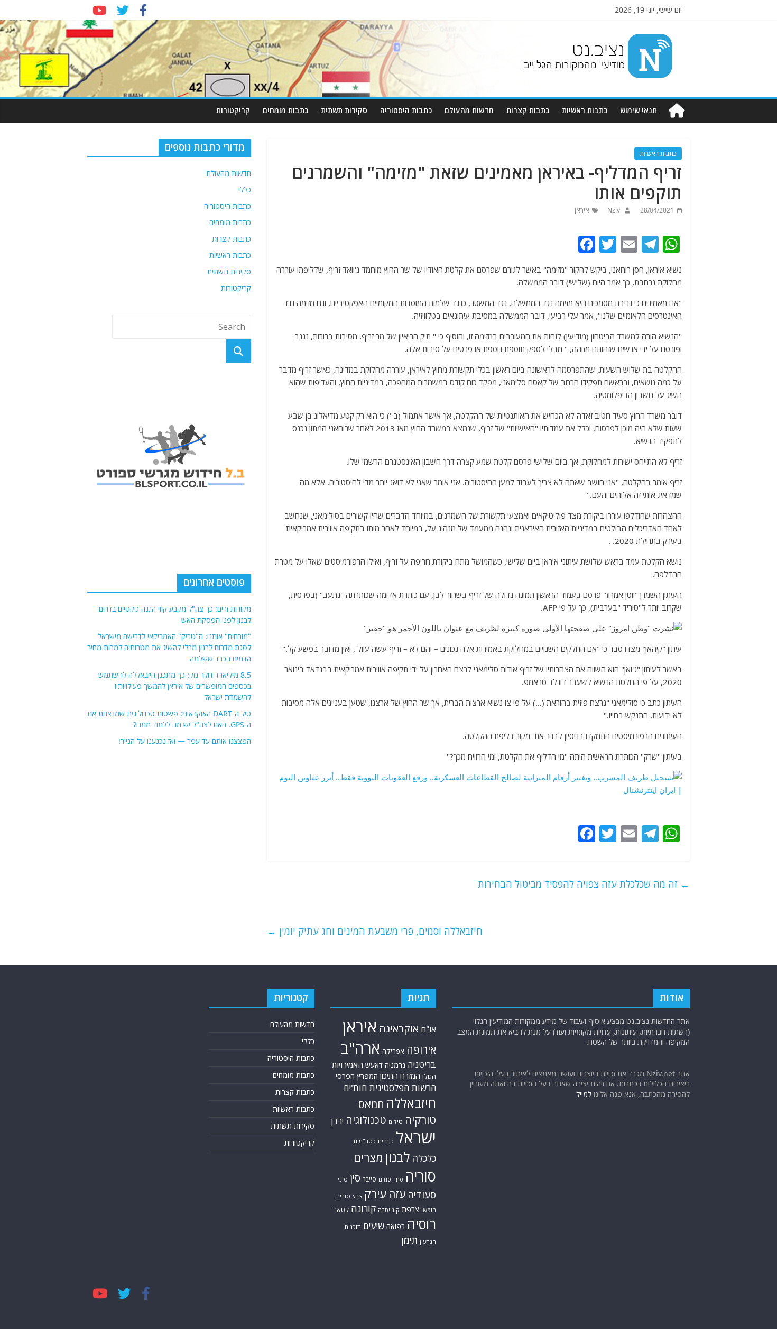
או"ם (428, 1029)
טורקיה (420, 1119)
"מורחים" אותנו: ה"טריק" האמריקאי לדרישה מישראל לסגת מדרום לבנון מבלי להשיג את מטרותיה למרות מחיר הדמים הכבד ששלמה (169, 647)
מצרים (368, 1157)
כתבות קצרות (527, 110)
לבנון (397, 1157)
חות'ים (355, 1088)
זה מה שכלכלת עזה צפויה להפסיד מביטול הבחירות (584, 884)
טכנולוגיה (366, 1120)
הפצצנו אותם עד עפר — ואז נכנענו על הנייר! (184, 741)
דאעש (374, 1065)
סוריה (420, 1176)
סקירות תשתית (344, 110)
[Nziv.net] (676, 110)
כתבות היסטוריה (406, 110)
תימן (410, 1240)
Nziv (613, 210)
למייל (583, 1094)
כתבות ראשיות (584, 110)
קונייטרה (389, 1210)
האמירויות (347, 1064)
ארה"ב (360, 1048)
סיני (343, 1179)
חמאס (371, 1104)
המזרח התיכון (400, 1075)
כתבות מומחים (285, 110)
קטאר (341, 1209)
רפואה (395, 1226)
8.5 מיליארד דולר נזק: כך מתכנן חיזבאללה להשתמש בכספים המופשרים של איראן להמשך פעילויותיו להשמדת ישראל (174, 686)
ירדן (337, 1121)
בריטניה (422, 1064)
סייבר (369, 1179)
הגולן (429, 1076)
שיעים (373, 1226)
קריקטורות (233, 110)
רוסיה (421, 1224)
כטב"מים (365, 1141)
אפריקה (393, 1051)
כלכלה (424, 1158)
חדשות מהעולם (469, 110)
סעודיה (422, 1195)
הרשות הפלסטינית (402, 1088)
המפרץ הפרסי (357, 1076)
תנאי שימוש (638, 110)
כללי (244, 189)
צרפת (410, 1209)
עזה (396, 1194)
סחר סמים (390, 1179)
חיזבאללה (411, 1103)
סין (355, 1177)
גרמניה (395, 1065)
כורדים (386, 1141)
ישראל (416, 1137)
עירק (375, 1194)
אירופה (421, 1049)
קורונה (363, 1208)
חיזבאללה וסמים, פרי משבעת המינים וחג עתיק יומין (375, 931)
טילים (395, 1121)
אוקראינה (399, 1028)
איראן (582, 210)
